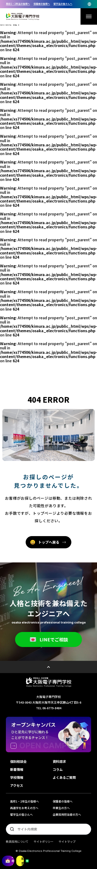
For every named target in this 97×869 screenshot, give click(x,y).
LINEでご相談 (54, 639)
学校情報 (16, 777)
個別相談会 (18, 761)
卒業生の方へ (61, 808)
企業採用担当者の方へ (67, 814)
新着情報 (16, 769)
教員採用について (17, 841)
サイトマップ (67, 841)
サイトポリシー (43, 841)
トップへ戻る (48, 542)
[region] (48, 4)
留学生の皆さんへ (62, 3)
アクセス (16, 785)
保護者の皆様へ (41, 3)
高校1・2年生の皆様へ (18, 3)
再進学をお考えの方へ (24, 808)
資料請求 (22, 861)
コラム (58, 769)
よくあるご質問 (64, 777)
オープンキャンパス (12, 861)
